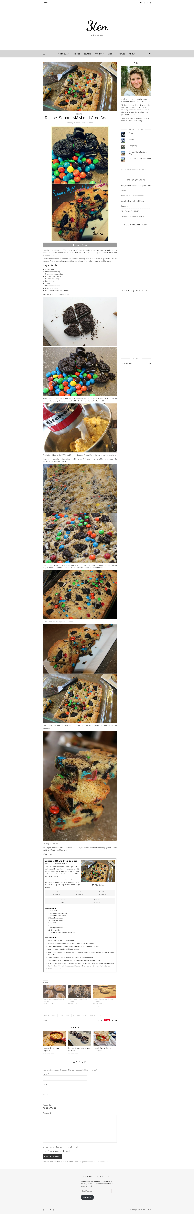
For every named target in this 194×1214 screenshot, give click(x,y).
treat (100, 1015)
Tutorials (63, 54)
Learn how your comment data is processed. (91, 1161)
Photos (76, 54)
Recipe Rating (48, 1105)
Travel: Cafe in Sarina (102, 1048)
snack (85, 1015)
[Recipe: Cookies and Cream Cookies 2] (104, 991)
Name (46, 1074)
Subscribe (87, 1197)
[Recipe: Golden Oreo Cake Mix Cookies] (54, 991)
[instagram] (141, 3)
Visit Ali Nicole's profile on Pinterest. (134, 169)
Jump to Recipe (81, 245)
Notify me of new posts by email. (57, 1151)
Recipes (111, 54)
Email (45, 1084)
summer (93, 1015)
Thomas (124, 216)
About (132, 54)
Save (108, 1020)
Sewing (87, 54)
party (67, 1015)
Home (45, 3)
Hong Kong (133, 146)
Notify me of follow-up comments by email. (61, 1147)
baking (46, 1015)
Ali (46, 1020)
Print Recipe (99, 885)
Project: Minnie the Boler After (138, 153)
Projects (99, 54)
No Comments (87, 123)
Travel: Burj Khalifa (132, 211)
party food (76, 1015)
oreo (61, 1015)
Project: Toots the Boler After (140, 158)
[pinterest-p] (147, 3)
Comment (47, 1113)
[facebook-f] (144, 3)
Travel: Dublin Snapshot (134, 196)
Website (46, 1095)
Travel (121, 54)
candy (54, 1015)
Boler (131, 133)
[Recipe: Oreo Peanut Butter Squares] (79, 991)
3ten (97, 26)
